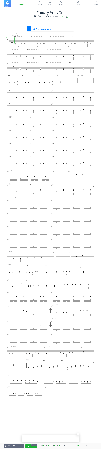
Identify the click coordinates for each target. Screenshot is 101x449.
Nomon (50, 20)
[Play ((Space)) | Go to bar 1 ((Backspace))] (28, 446)
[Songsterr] (7, 3)
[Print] (66, 17)
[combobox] (43, 16)
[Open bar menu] (52, 45)
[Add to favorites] (35, 16)
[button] (7, 37)
